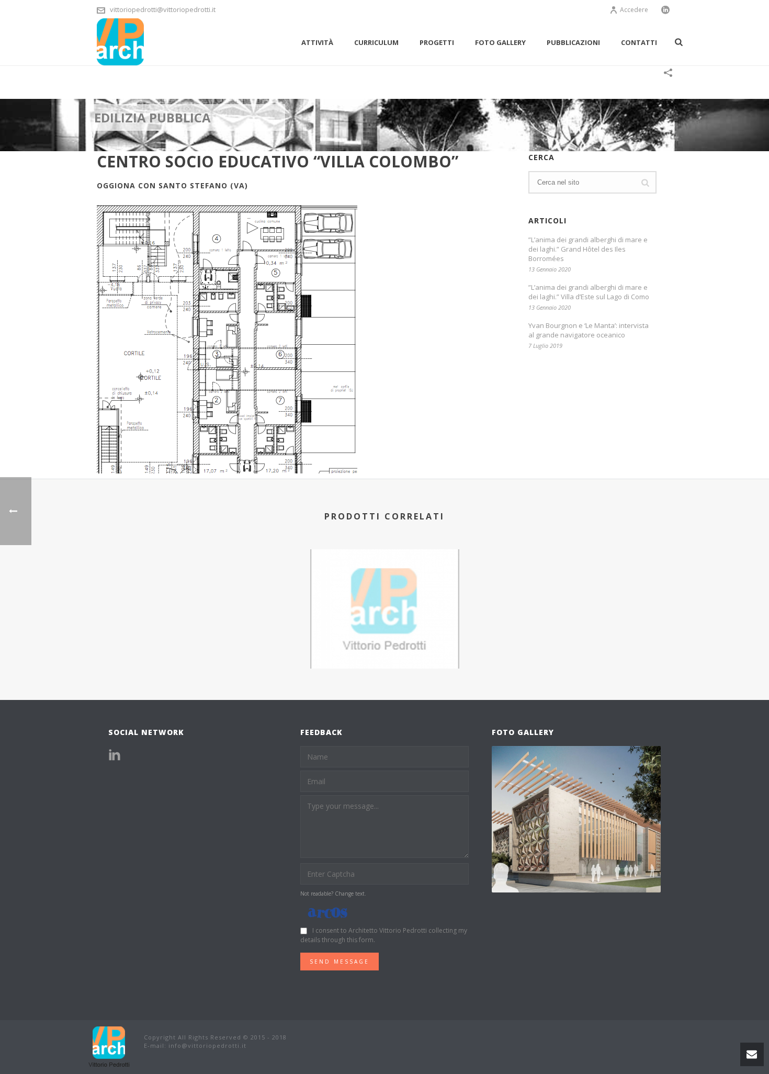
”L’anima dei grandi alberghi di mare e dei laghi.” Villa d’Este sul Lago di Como (588, 291)
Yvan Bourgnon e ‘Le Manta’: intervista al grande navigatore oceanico (588, 330)
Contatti (639, 42)
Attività (317, 42)
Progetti (437, 42)
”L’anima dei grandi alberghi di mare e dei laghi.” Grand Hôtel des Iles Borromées (588, 249)
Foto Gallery (500, 42)
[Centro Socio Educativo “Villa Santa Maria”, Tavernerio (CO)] (384, 590)
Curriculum (376, 42)
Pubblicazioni (573, 42)
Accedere (634, 9)
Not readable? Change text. (333, 893)
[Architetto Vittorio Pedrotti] (109, 1046)
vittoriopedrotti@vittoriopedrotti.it (163, 9)
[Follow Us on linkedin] (114, 755)
